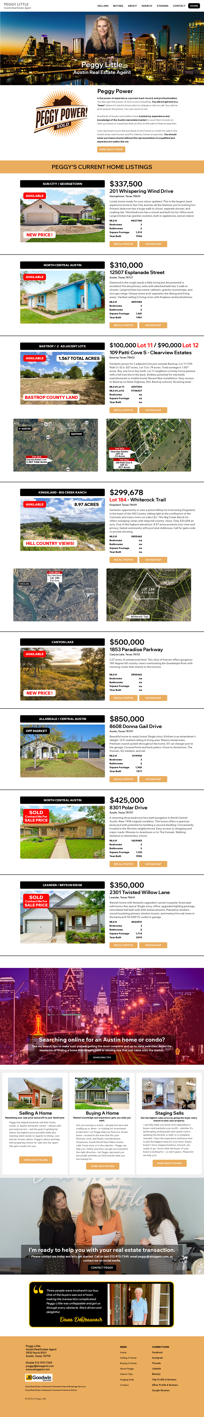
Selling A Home (128, 1357)
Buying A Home (128, 1363)
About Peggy (127, 1368)
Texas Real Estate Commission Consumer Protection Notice (51, 1390)
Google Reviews (161, 1390)
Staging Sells (127, 1379)
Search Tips (126, 1374)
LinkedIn (156, 1368)
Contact (124, 1385)
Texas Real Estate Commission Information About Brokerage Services (55, 1386)
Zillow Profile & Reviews (165, 1385)
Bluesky (156, 1374)
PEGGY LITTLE (16, 4)
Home (123, 1352)
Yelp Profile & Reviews (164, 1379)
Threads (156, 1363)
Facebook (157, 1352)
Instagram (157, 1357)
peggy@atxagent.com (153, 1256)
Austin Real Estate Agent (17, 8)
